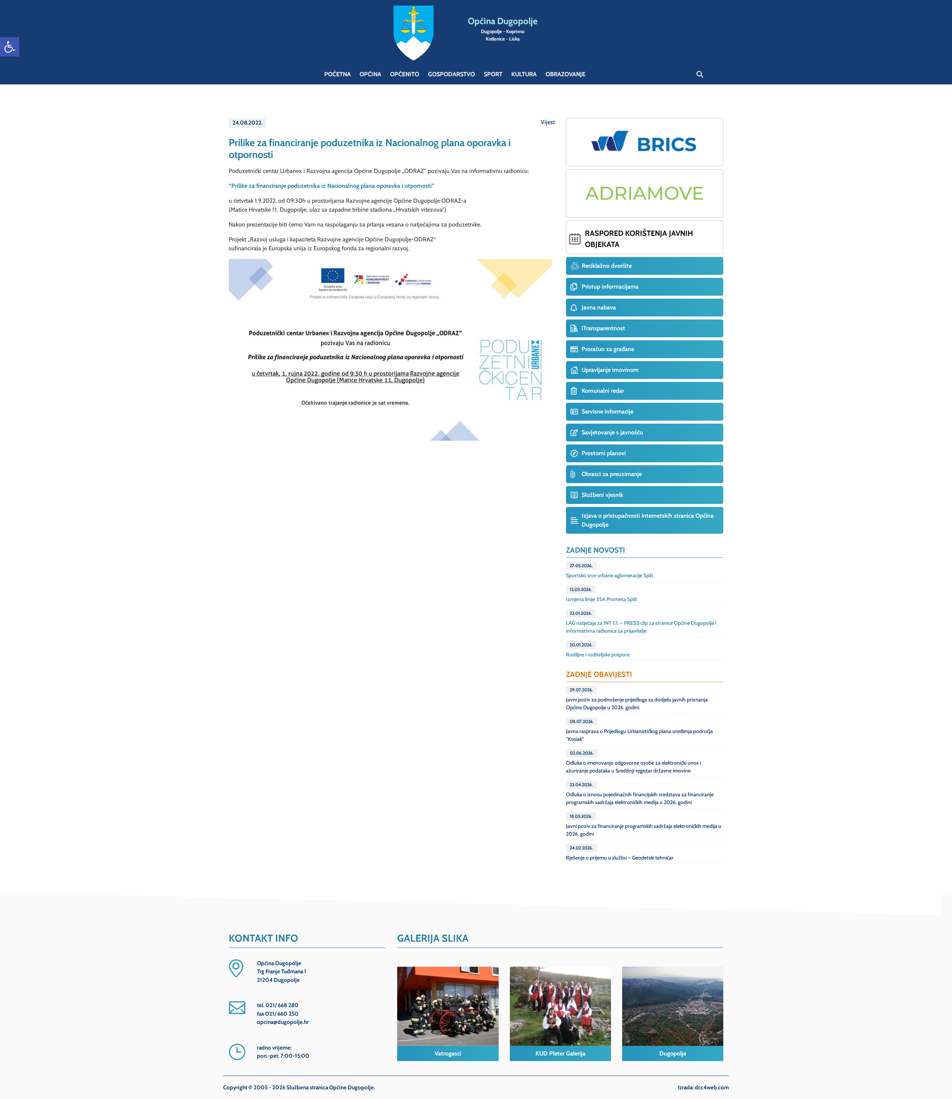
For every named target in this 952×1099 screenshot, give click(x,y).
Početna (337, 74)
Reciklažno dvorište (607, 265)
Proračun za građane (608, 349)
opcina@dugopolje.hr (283, 1022)
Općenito (404, 74)
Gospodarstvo (451, 74)
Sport (493, 74)
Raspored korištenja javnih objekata (639, 239)
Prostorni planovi (604, 453)
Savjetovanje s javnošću (612, 432)
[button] (9, 47)
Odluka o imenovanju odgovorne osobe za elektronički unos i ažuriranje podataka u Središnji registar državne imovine (633, 762)
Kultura (524, 74)
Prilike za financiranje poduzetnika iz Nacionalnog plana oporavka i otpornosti (370, 148)
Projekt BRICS (644, 142)
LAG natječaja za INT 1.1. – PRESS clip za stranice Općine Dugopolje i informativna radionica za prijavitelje (641, 622)
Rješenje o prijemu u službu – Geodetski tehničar (619, 853)
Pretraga (699, 74)
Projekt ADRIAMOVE (644, 193)
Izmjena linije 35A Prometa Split (601, 594)
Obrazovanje (565, 74)
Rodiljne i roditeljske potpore (598, 650)
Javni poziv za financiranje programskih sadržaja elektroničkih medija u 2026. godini (643, 825)
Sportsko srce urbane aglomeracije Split (609, 571)
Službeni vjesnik (602, 494)
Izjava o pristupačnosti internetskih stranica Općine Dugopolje (648, 520)
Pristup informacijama (610, 286)
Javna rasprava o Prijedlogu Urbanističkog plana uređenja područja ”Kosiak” (639, 730)
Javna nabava (599, 307)
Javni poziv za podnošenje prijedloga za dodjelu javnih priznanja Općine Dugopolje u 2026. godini (637, 699)
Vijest (548, 122)
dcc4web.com (712, 1087)
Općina (370, 74)
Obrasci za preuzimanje (612, 474)
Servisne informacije (607, 411)
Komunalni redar (603, 390)
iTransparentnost (603, 328)
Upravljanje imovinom (610, 369)
